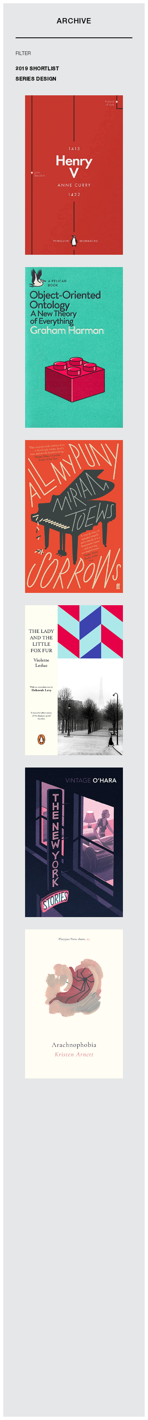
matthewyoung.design (73, 196)
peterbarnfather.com (74, 1026)
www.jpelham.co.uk (74, 550)
